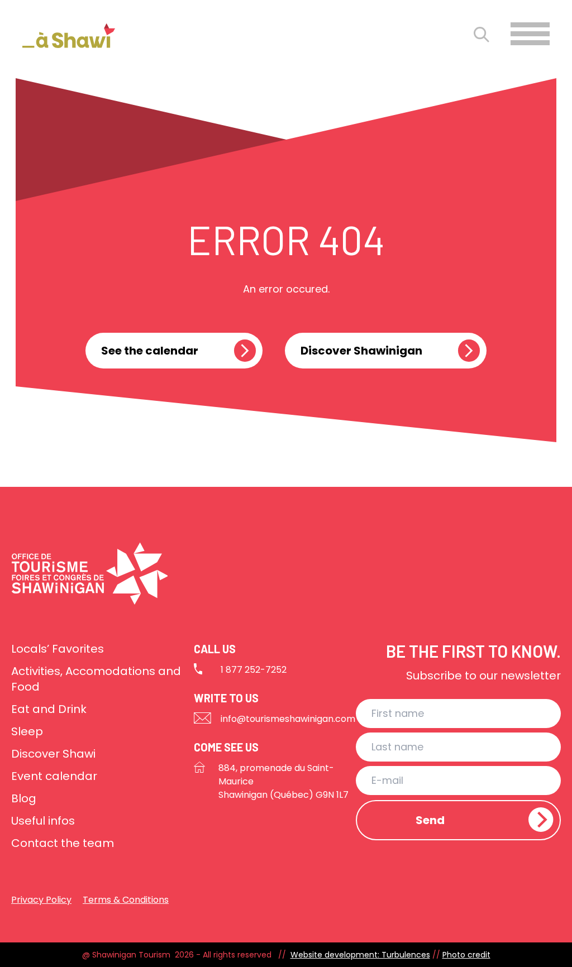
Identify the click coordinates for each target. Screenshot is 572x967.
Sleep (27, 731)
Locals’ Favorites (57, 649)
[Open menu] (530, 33)
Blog (23, 798)
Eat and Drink (49, 709)
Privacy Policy (41, 899)
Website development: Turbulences (360, 954)
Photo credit (466, 954)
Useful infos (43, 821)
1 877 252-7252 (254, 669)
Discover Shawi (53, 754)
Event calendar (54, 776)
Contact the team (62, 843)
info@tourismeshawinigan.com (288, 718)
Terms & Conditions (126, 899)
